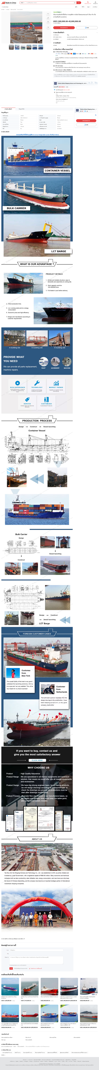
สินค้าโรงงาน (17, 1052)
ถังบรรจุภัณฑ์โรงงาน (27, 1052)
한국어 (59, 1061)
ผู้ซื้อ (76, 7)
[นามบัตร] (95, 115)
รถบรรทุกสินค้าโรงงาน (7, 1052)
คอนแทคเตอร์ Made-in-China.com (58, 1059)
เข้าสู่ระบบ (95, 3)
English (17, 1061)
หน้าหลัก (2, 9)
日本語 (63, 1061)
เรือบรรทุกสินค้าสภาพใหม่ (6, 1037)
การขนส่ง (7, 9)
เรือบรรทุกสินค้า (20, 9)
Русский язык (36, 1061)
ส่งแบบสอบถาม (64, 27)
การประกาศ (30, 1059)
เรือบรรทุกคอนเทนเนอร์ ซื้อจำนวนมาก (79, 1052)
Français (30, 1061)
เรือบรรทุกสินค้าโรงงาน (40, 1052)
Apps (88, 7)
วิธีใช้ (83, 7)
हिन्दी (66, 1061)
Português (26, 1061)
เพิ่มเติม (3, 1055)
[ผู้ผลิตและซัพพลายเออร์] (8, 2)
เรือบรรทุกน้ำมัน (53, 1037)
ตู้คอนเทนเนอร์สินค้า (64, 1052)
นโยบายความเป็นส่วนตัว (46, 1059)
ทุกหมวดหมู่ (5, 7)
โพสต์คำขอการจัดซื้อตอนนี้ (35, 968)
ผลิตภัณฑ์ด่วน (68, 1059)
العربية (55, 1061)
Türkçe (75, 1061)
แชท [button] (88, 27)
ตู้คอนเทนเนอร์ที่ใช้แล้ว (52, 1052)
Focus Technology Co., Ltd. (50, 1063)
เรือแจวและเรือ (13, 9)
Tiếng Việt (79, 1061)
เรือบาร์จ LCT (28, 1037)
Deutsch (46, 1061)
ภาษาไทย (70, 1061)
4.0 (81, 111)
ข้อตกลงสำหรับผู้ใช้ (37, 1059)
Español (21, 1061)
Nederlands (51, 1061)
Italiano (41, 1061)
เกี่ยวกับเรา (25, 1059)
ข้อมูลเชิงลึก (74, 1059)
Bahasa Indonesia (85, 1061)
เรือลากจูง (3, 1039)
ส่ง (11, 968)
